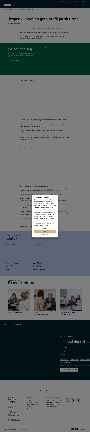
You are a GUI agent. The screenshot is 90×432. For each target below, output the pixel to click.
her (48, 225)
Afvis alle (45, 234)
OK (45, 231)
